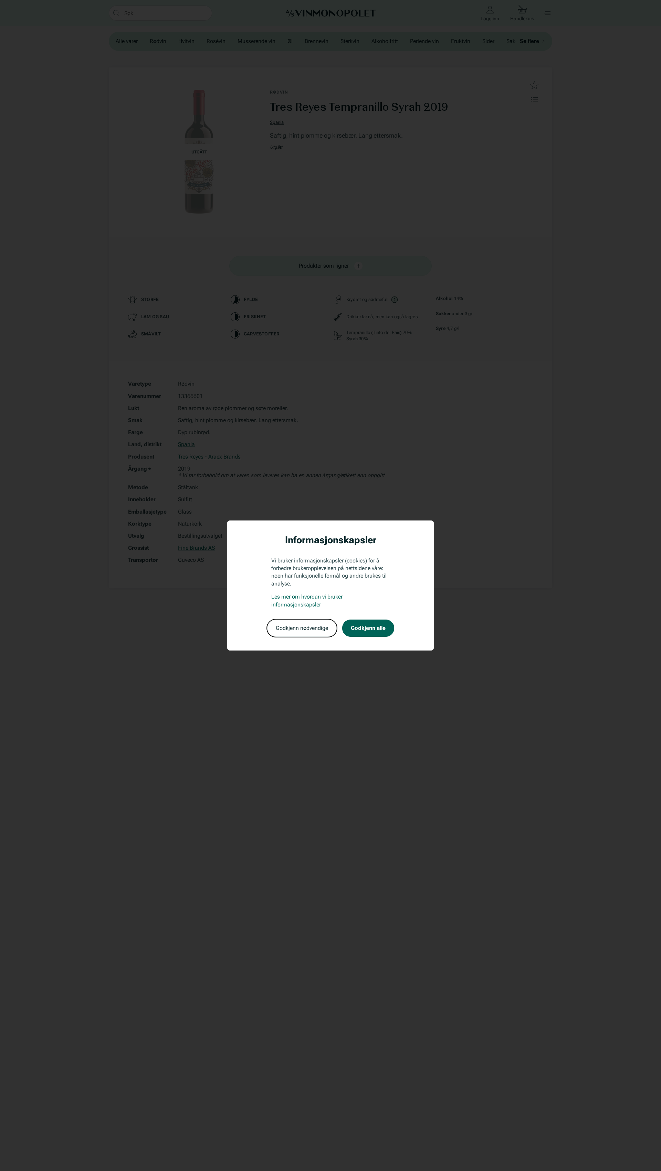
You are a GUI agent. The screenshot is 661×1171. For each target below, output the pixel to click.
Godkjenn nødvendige (302, 628)
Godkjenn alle (368, 628)
